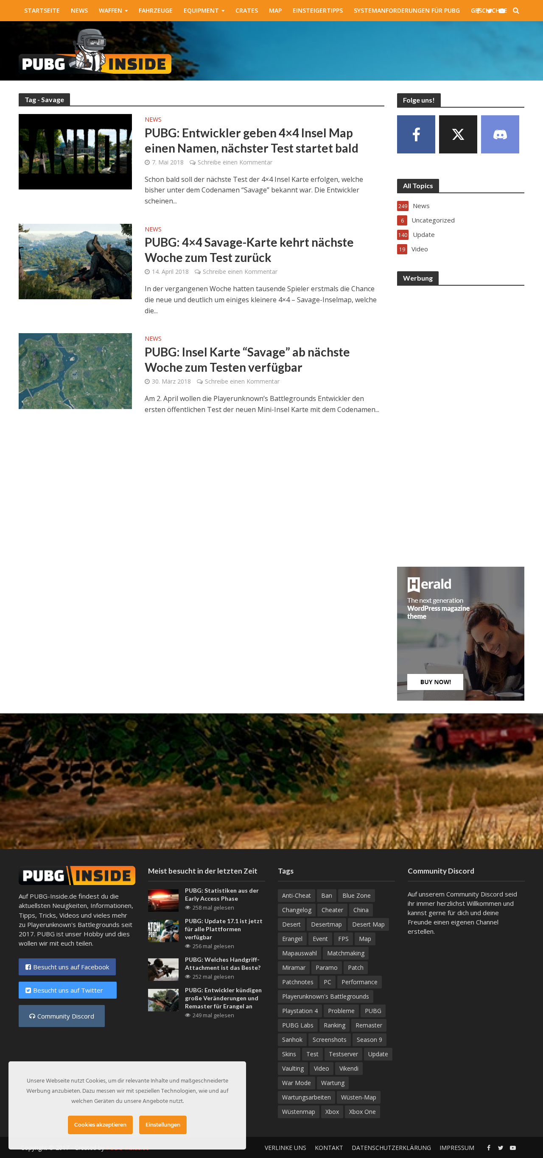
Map (275, 10)
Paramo (327, 967)
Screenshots (330, 1040)
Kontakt (329, 1148)
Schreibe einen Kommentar (235, 162)
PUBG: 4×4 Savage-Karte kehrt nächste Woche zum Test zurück (249, 249)
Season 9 (369, 1040)
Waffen (110, 10)
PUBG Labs (297, 1025)
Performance (359, 982)
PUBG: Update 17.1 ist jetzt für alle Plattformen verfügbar (224, 929)
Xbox (332, 1112)
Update (378, 1054)
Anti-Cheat (296, 895)
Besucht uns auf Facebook (71, 967)
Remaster (368, 1025)
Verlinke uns (285, 1148)
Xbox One (362, 1112)
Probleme (341, 1011)
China (361, 910)
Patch (356, 967)
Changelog (296, 910)
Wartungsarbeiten (306, 1097)
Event (320, 939)
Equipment (201, 10)
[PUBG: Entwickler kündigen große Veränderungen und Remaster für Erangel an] (163, 999)
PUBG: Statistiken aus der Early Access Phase (222, 894)
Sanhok (292, 1040)
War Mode (296, 1083)
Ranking (334, 1025)
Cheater (332, 910)
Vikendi (348, 1068)
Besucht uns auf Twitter (71, 990)
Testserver (343, 1054)
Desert (291, 924)
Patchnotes (297, 982)
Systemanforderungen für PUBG (407, 10)
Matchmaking (345, 953)
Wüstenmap (298, 1112)
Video (321, 1068)
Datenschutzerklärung (391, 1148)
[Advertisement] (370, 49)
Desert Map (368, 924)
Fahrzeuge (156, 10)
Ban (326, 895)
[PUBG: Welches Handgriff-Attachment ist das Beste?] (163, 969)
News (79, 10)
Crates (246, 10)
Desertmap (326, 924)
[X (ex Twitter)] (458, 134)
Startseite (42, 10)
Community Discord (65, 1016)
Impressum (456, 1148)
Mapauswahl (299, 953)
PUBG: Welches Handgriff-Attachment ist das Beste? (222, 963)
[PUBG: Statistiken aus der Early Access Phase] (163, 899)
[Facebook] (416, 134)
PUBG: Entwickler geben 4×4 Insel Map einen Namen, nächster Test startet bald (251, 140)
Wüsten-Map (358, 1097)
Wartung (332, 1083)
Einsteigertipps (318, 10)
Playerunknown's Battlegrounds (325, 996)
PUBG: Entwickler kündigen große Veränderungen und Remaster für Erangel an (223, 998)
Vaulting (293, 1068)
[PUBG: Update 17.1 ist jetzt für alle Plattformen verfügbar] (163, 930)
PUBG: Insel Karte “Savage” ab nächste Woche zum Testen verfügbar (247, 359)
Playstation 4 (300, 1011)
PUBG (373, 1011)
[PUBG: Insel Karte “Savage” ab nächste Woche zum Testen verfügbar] (75, 370)
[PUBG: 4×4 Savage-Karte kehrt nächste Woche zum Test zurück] (75, 260)
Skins (289, 1054)
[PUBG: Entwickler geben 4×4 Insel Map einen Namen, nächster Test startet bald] (75, 151)
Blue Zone (356, 895)
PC (327, 982)
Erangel (292, 939)
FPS (343, 939)
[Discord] (500, 134)
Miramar (293, 967)
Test (312, 1054)
